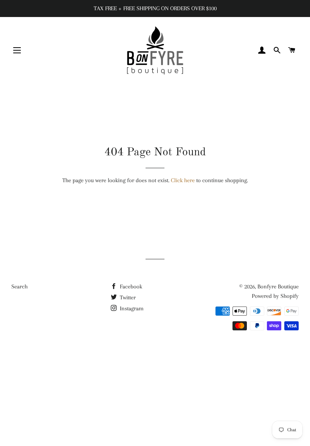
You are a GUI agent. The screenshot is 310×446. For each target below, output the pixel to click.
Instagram (131, 308)
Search (19, 286)
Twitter (127, 297)
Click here (183, 180)
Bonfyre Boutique (278, 286)
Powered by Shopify (275, 296)
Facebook (130, 286)
